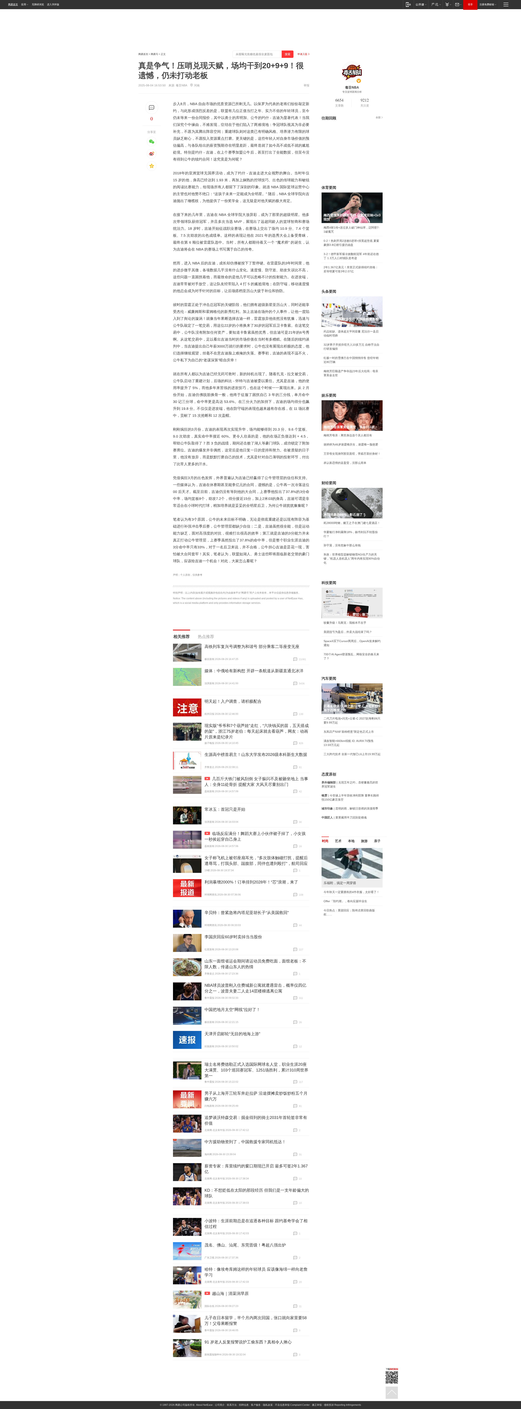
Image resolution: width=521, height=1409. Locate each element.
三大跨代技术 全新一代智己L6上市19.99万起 (352, 754)
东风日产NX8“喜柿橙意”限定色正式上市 (349, 731)
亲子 (377, 841)
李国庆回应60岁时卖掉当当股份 (233, 937)
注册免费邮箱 (486, 4)
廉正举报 (317, 1405)
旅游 (364, 841)
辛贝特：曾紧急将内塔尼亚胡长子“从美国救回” (247, 912)
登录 (470, 4)
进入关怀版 (53, 4)
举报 (306, 85)
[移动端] (408, 4)
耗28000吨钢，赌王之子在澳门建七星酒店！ (352, 523)
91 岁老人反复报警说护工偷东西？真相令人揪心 (248, 1342)
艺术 (338, 841)
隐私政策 (268, 1405)
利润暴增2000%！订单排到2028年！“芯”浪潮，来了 (251, 882)
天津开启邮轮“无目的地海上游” (232, 1034)
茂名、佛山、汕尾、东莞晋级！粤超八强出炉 (245, 1245)
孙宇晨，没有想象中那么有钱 (342, 545)
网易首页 (13, 4)
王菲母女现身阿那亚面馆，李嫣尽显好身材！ (352, 453)
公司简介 (220, 1405)
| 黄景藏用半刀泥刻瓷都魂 (344, 817)
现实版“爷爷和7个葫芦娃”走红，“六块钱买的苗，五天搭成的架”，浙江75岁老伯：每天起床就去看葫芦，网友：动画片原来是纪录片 (257, 731)
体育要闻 (329, 188)
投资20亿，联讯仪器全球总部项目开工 (348, 896)
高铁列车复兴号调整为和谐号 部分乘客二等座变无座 (252, 646)
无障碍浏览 (38, 4)
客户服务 (256, 1405)
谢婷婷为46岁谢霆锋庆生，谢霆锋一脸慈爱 (351, 444)
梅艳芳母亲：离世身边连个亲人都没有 (348, 435)
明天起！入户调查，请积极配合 (233, 701)
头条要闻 (329, 291)
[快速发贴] (151, 107)
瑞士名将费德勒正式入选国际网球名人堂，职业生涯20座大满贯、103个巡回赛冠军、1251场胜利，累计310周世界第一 (256, 1070)
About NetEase (204, 1405)
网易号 (154, 54)
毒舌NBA (181, 85)
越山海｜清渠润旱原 (230, 1293)
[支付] (448, 4)
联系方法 (232, 1405)
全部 (378, 117)
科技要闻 (329, 583)
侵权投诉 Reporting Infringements (342, 1405)
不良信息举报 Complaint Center (292, 1405)
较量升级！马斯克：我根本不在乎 (345, 622)
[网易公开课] (421, 4)
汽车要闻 (329, 678)
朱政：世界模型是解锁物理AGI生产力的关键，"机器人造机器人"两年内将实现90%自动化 (352, 558)
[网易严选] (435, 4)
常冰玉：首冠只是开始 (225, 809)
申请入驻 (302, 54)
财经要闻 (329, 483)
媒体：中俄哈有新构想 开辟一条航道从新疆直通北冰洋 (254, 671)
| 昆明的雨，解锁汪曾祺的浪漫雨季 (350, 808)
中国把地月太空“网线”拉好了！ (232, 1009)
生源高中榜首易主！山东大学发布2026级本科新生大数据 (256, 754)
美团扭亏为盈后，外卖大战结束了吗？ (348, 632)
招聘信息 (244, 1405)
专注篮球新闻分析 (352, 91)
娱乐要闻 (329, 395)
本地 (351, 841)
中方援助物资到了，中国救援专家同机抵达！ (245, 1142)
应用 (23, 4)
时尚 (325, 841)
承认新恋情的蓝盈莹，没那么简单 (345, 462)
